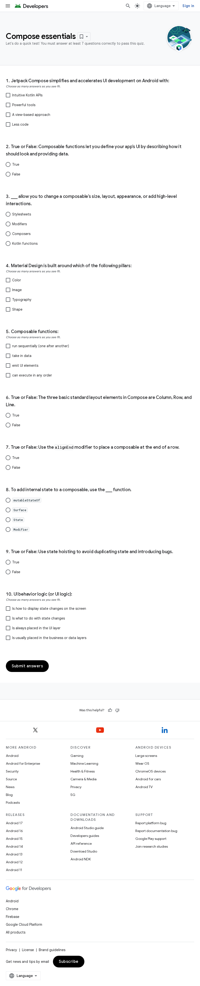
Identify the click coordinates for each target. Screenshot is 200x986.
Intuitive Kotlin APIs (27, 95)
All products (15, 932)
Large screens (146, 755)
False (16, 174)
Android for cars (148, 779)
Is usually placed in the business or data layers (49, 638)
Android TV (144, 787)
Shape (17, 309)
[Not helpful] (117, 710)
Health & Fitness (82, 771)
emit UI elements (25, 365)
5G (72, 795)
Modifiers (19, 224)
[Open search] (128, 6)
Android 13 (14, 854)
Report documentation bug (156, 831)
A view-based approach (31, 114)
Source (11, 779)
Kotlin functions (25, 243)
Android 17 (14, 823)
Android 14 (14, 846)
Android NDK (80, 859)
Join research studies (151, 846)
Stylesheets (21, 214)
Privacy (75, 787)
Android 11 (14, 870)
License (28, 950)
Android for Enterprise (23, 763)
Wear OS (142, 763)
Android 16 (14, 831)
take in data (21, 356)
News (10, 787)
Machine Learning (84, 763)
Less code (20, 124)
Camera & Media (83, 779)
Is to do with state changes (38, 618)
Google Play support (150, 838)
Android (12, 755)
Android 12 (14, 862)
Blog (9, 795)
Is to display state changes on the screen (49, 608)
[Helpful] (110, 710)
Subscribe (69, 961)
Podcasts (13, 802)
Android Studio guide (87, 828)
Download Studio (83, 851)
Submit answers (27, 666)
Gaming (76, 755)
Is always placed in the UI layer (36, 628)
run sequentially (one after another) (40, 346)
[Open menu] (8, 6)
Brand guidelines (52, 950)
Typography (21, 299)
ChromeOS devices (150, 771)
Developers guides (84, 836)
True (15, 164)
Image (17, 290)
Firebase (12, 917)
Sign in (188, 6)
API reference (81, 843)
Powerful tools (23, 105)
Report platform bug (150, 823)
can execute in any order (32, 375)
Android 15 (14, 838)
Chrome (12, 909)
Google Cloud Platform (24, 924)
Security (12, 771)
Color (16, 280)
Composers (21, 234)
